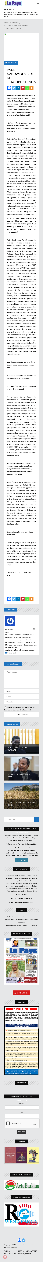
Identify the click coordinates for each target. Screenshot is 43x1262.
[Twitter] (14, 88)
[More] (31, 88)
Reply (35, 629)
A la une (15, 23)
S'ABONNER (23, 993)
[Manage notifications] (5, 1257)
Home (6, 23)
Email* (21, 1104)
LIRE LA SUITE (21, 860)
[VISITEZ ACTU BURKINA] (21, 1185)
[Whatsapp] (27, 88)
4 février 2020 (12, 63)
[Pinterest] (23, 88)
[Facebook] (9, 88)
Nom (21, 1112)
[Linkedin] (18, 88)
